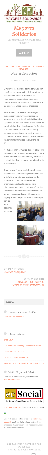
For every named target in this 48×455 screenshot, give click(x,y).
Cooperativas (12, 66)
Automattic (33, 450)
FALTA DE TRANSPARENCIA (16, 357)
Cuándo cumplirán (15, 270)
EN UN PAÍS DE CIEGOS (14, 352)
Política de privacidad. (13, 407)
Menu (25, 52)
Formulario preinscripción (14, 317)
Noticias (26, 66)
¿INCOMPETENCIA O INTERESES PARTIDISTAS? (27, 282)
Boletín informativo (12, 379)
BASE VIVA (8, 340)
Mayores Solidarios (24, 30)
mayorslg (33, 80)
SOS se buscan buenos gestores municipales (22, 346)
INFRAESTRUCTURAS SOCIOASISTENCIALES (24, 363)
